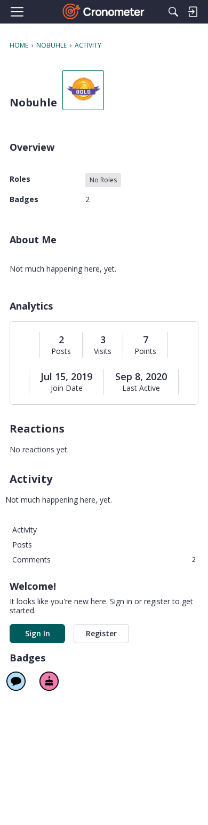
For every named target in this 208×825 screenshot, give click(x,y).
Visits (102, 351)
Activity (24, 530)
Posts (61, 351)
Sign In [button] (37, 633)
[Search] (173, 12)
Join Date (67, 388)
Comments (104, 559)
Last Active (141, 388)
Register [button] (101, 633)
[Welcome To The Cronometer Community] (104, 12)
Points (145, 351)
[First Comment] (16, 681)
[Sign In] (192, 12)
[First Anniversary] (49, 681)
